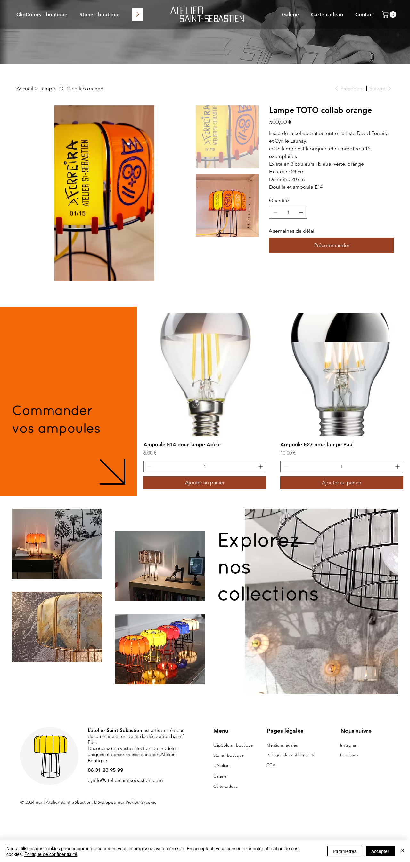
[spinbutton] (204, 466)
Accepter (380, 851)
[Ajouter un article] (301, 212)
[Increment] (261, 466)
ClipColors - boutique (233, 745)
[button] (390, 14)
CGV (270, 765)
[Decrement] (148, 466)
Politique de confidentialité (290, 755)
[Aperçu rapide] (205, 374)
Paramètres (345, 851)
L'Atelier (220, 765)
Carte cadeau (225, 786)
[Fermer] (402, 851)
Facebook (349, 755)
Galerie (219, 776)
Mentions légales (282, 745)
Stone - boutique (228, 755)
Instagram (349, 745)
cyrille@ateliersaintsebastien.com (125, 780)
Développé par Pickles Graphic (125, 802)
